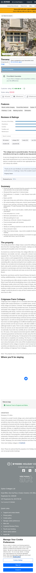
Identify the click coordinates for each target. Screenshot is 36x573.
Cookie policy (16, 556)
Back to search (8, 16)
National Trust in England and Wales (17, 405)
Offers (30, 6)
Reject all (18, 565)
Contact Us (29, 2)
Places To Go (24, 6)
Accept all (18, 569)
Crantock (22, 443)
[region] (18, 555)
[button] (3, 37)
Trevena (5, 59)
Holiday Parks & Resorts (12, 6)
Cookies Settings (17, 560)
